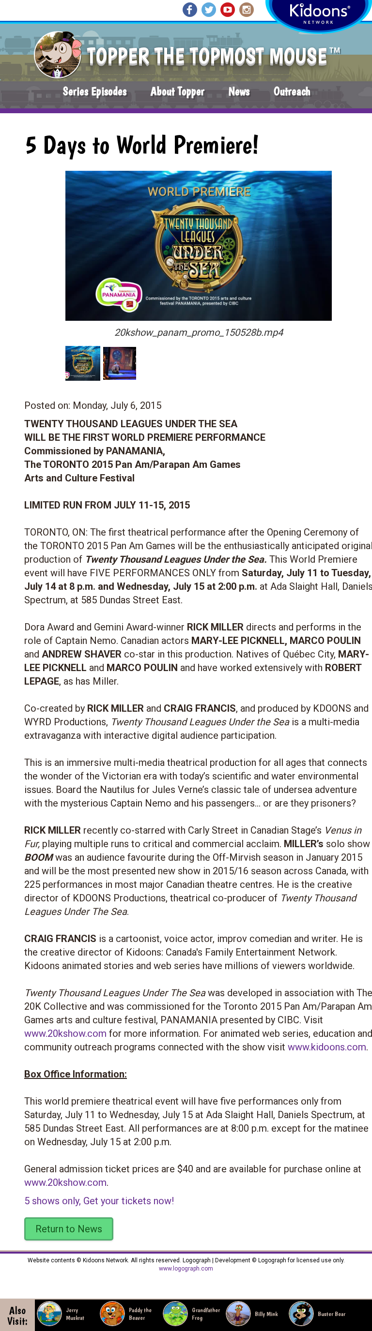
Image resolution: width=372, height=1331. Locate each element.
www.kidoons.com (327, 1047)
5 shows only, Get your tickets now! (99, 1201)
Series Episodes (94, 91)
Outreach (292, 91)
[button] (195, 242)
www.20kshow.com (65, 1033)
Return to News (68, 1229)
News (239, 91)
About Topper (177, 91)
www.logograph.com (186, 1268)
